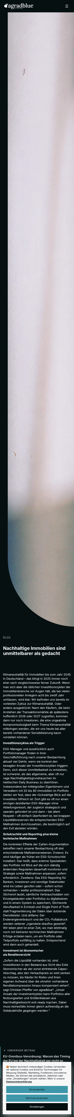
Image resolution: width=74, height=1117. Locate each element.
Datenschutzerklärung (19, 1081)
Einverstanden (37, 1089)
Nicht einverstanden (37, 1098)
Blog (7, 637)
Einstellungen (37, 1106)
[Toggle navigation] (67, 6)
